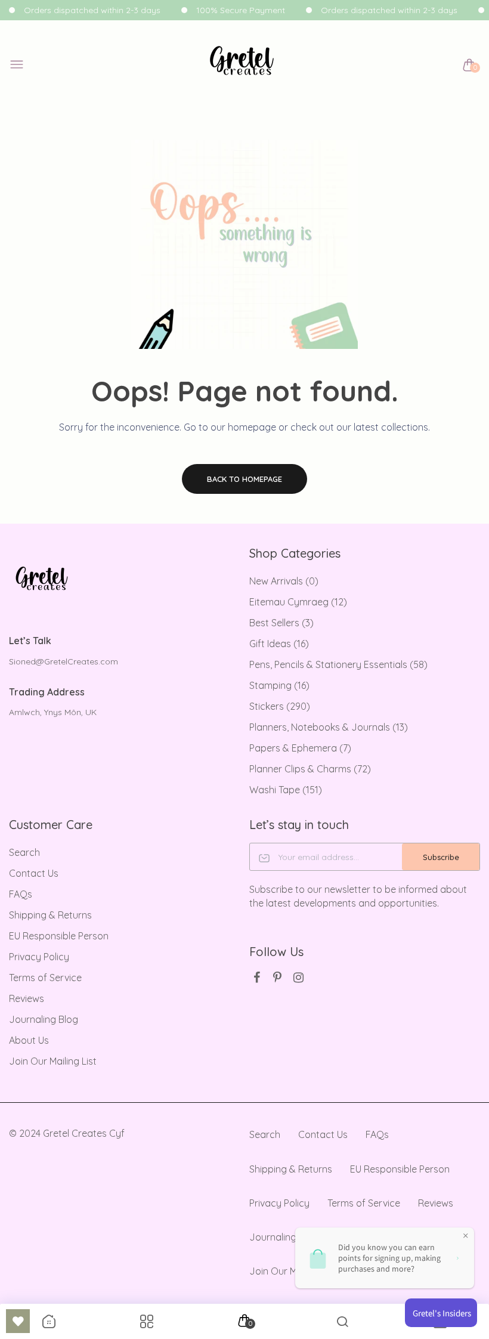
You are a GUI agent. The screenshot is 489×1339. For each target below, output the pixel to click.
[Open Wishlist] (18, 1321)
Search (24, 852)
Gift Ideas (279, 644)
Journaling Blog (43, 1019)
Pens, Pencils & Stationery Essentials (338, 664)
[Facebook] (256, 977)
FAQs (20, 894)
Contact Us (33, 873)
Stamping (279, 685)
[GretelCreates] (242, 65)
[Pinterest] (277, 977)
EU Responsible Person (59, 936)
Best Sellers (281, 623)
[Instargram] (298, 977)
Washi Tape (285, 790)
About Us (29, 1040)
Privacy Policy (39, 957)
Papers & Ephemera (300, 748)
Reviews (26, 998)
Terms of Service (45, 978)
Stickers (279, 706)
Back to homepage (244, 479)
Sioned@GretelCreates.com (63, 661)
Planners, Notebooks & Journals (328, 727)
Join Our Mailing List (53, 1061)
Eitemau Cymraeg (298, 602)
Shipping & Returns (50, 915)
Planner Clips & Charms (310, 769)
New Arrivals (283, 581)
